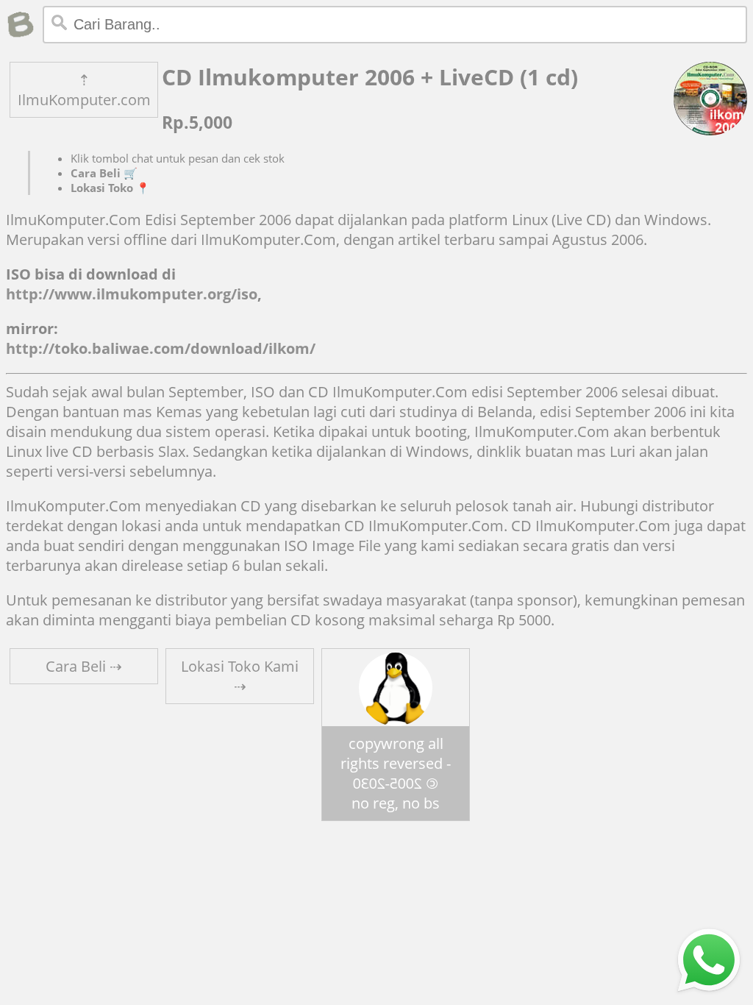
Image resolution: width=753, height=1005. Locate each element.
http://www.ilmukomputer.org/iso (131, 294)
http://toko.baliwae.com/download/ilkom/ (160, 348)
